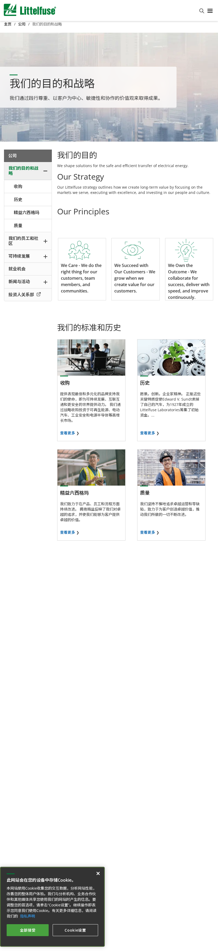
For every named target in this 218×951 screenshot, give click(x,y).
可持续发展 (19, 256)
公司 (22, 24)
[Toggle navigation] (211, 10)
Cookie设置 (75, 930)
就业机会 (17, 269)
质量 (18, 225)
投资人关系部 (21, 295)
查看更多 (67, 432)
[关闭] (98, 873)
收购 (18, 186)
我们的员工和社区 (23, 240)
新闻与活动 (19, 282)
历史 (18, 199)
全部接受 (28, 930)
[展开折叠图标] (45, 170)
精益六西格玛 (26, 212)
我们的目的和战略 (23, 170)
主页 (7, 24)
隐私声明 (27, 916)
